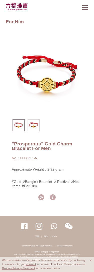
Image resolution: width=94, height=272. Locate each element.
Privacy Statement (64, 246)
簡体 (46, 236)
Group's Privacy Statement (18, 268)
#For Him (29, 186)
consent (31, 264)
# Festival (61, 182)
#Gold (16, 182)
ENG (54, 236)
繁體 (37, 236)
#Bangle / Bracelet (37, 182)
